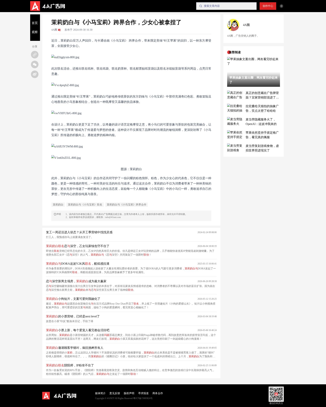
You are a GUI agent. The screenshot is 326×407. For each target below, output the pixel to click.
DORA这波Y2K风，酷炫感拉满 (77, 263)
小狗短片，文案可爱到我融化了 (73, 298)
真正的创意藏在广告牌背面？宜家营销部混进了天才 (262, 95)
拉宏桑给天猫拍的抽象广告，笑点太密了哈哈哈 (262, 108)
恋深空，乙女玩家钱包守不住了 (77, 246)
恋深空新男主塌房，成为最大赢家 (76, 281)
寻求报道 (143, 393)
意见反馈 (114, 393)
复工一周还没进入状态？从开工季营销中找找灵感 (79, 232)
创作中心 (268, 6)
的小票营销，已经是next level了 (73, 316)
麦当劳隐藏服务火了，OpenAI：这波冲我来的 (261, 122)
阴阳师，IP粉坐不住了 (70, 365)
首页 (35, 23)
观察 (35, 32)
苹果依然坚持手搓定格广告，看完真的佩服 (262, 135)
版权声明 (129, 393)
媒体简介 (100, 393)
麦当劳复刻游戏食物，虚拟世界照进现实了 (262, 148)
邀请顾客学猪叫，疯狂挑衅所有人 (74, 347)
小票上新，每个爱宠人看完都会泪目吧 (77, 330)
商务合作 (157, 393)
